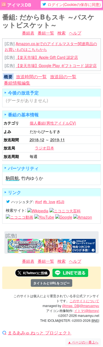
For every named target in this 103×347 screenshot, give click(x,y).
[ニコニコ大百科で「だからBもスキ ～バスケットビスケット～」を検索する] (65, 210)
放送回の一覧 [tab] (63, 76)
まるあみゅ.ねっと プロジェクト (39, 333)
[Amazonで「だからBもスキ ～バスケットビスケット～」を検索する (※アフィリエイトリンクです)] (82, 216)
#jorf (38, 201)
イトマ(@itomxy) (86, 310)
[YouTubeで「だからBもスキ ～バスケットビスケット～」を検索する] (44, 216)
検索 (61, 33)
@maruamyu (89, 305)
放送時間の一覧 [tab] (31, 76)
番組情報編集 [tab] (17, 83)
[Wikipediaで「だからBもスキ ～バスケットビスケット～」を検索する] (37, 210)
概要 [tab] (8, 76)
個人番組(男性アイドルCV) (53, 123)
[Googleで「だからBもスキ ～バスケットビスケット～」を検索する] (63, 216)
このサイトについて (84, 300)
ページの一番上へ (83, 342)
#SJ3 (60, 201)
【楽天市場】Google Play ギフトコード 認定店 (56, 65)
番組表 (28, 33)
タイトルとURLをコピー (51, 283)
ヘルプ (75, 33)
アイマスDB (19, 5)
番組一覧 (46, 33)
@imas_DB (70, 305)
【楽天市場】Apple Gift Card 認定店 (47, 57)
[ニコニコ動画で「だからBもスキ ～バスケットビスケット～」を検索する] (19, 216)
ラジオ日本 (44, 148)
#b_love (49, 201)
